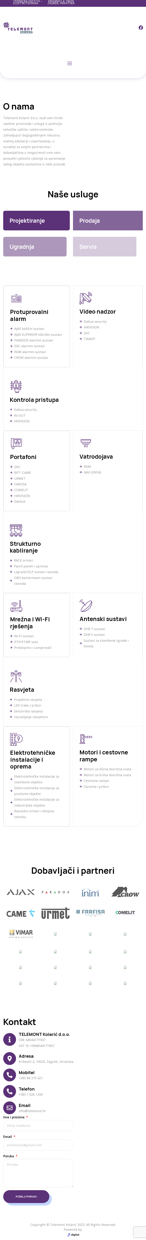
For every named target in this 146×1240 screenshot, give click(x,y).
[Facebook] (141, 27)
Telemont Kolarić (63, 1224)
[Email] (9, 1107)
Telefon (27, 1089)
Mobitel (27, 1072)
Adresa (26, 1056)
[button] (69, 63)
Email (24, 1105)
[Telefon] (9, 1091)
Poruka (9, 1156)
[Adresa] (9, 1058)
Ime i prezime (14, 1117)
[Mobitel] (9, 1075)
